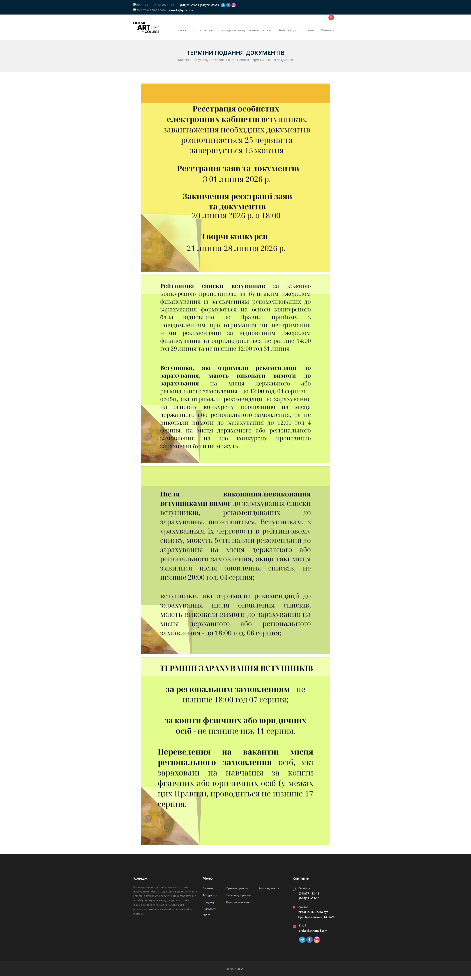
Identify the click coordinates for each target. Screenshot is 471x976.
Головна (180, 30)
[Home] (146, 27)
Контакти (327, 30)
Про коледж (201, 30)
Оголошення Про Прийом (230, 60)
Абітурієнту (286, 30)
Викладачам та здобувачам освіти (244, 30)
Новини (309, 30)
